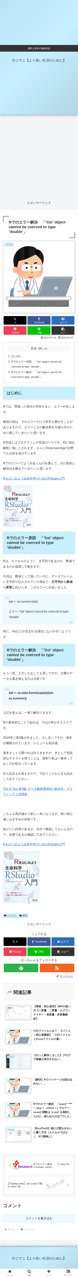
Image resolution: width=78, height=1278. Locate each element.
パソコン (11, 915)
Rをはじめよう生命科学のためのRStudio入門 (34, 478)
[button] (63, 330)
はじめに (16, 356)
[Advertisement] (39, 158)
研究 (25, 915)
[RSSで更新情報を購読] (57, 968)
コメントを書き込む (39, 1218)
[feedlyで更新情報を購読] (21, 968)
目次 (34, 348)
